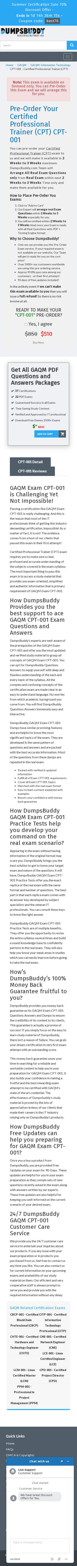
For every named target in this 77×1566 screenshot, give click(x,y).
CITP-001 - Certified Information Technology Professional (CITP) (53, 1323)
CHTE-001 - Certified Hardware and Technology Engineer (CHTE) (24, 1345)
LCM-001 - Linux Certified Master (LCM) (24, 1375)
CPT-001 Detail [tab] (30, 462)
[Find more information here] (40, 1510)
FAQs (10, 1449)
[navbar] (5, 55)
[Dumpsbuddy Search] (72, 45)
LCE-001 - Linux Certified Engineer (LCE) (52, 1359)
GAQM (21, 65)
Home (9, 65)
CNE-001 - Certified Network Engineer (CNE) (53, 1342)
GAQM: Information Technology (50, 65)
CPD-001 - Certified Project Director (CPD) (52, 1375)
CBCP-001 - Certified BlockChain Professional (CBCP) (24, 1320)
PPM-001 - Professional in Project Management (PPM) (24, 1395)
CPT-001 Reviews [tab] (32, 471)
